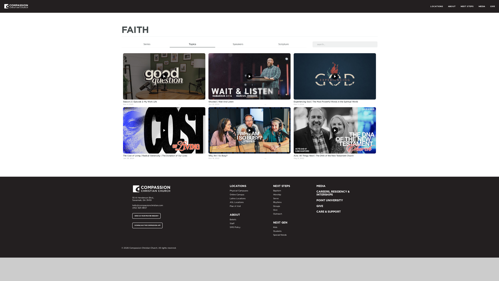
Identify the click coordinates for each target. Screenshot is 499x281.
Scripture (283, 44)
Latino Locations (238, 198)
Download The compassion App (147, 225)
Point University (329, 200)
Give (275, 210)
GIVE (492, 6)
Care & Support (328, 211)
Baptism (277, 190)
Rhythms (277, 202)
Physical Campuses (239, 190)
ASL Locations (237, 202)
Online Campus (237, 194)
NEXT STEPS (467, 6)
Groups (276, 206)
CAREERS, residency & (333, 191)
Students (277, 231)
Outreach (277, 214)
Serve (276, 198)
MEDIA (482, 6)
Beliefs (233, 219)
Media (321, 186)
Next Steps (281, 186)
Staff (232, 223)
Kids (275, 227)
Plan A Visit (235, 206)
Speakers (238, 44)
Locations (238, 186)
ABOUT (452, 6)
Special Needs (280, 235)
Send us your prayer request (146, 216)
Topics (192, 44)
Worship (277, 194)
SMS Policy (235, 227)
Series (146, 44)
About (235, 214)
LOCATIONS (437, 6)
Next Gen (280, 222)
